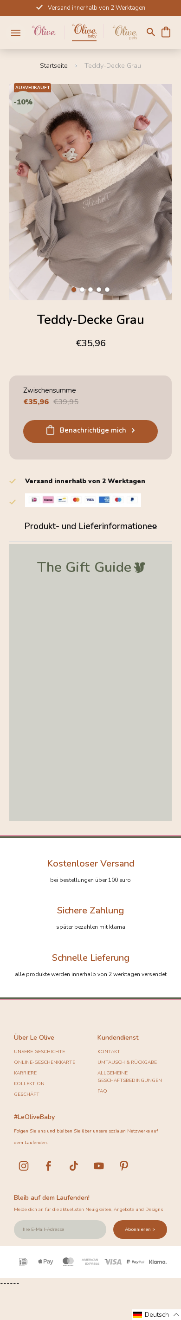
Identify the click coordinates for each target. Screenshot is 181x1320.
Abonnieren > (140, 1229)
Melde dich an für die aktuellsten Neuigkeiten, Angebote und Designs (88, 1209)
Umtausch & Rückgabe (127, 1062)
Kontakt (108, 1051)
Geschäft (26, 1094)
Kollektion (29, 1084)
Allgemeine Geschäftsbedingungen (129, 1077)
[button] (73, 289)
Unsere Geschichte (39, 1051)
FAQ (102, 1091)
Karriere (25, 1073)
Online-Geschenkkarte (44, 1062)
